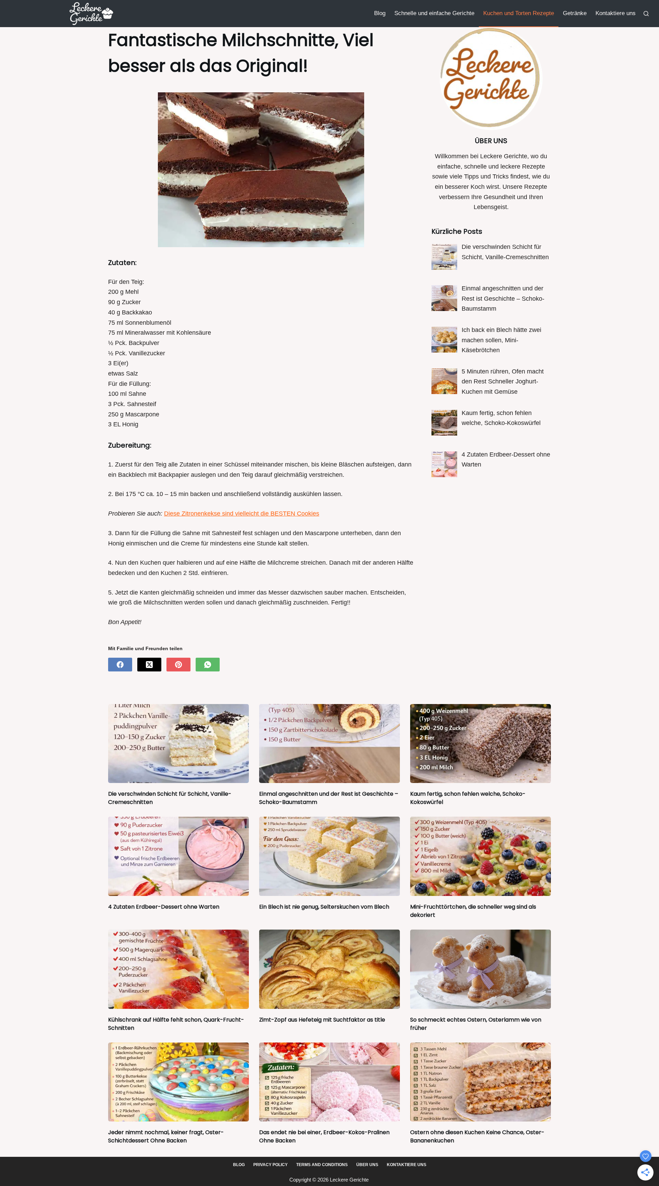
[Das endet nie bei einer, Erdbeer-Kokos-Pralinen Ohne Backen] (329, 1082)
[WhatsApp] (208, 664)
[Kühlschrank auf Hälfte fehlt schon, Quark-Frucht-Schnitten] (178, 969)
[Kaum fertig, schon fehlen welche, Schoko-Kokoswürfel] (480, 743)
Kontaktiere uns (616, 13)
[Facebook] (120, 664)
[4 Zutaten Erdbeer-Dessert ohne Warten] (178, 856)
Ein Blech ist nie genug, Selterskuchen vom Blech (324, 907)
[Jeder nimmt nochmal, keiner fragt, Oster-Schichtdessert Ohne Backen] (178, 1082)
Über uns (367, 1164)
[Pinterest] (178, 664)
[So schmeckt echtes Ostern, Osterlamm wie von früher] (480, 969)
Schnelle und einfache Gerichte (434, 13)
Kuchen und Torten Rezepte (518, 13)
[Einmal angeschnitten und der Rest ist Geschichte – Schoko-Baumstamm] (329, 743)
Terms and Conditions (322, 1164)
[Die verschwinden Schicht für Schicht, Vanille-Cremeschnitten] (178, 743)
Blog (379, 13)
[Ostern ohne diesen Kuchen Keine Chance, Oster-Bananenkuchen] (480, 1082)
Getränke (575, 13)
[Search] (646, 13)
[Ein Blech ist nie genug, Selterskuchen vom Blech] (329, 856)
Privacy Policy (270, 1164)
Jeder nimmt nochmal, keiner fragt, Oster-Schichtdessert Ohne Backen (166, 1136)
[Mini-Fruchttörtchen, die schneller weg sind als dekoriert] (480, 856)
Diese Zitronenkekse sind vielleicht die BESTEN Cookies (241, 513)
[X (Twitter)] (149, 664)
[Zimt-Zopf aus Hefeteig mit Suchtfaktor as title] (329, 969)
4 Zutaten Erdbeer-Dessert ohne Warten (163, 907)
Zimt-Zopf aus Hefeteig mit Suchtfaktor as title (322, 1020)
